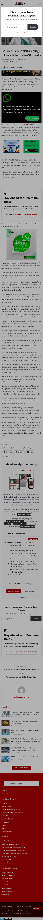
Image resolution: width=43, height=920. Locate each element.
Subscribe (33, 27)
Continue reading (21, 33)
